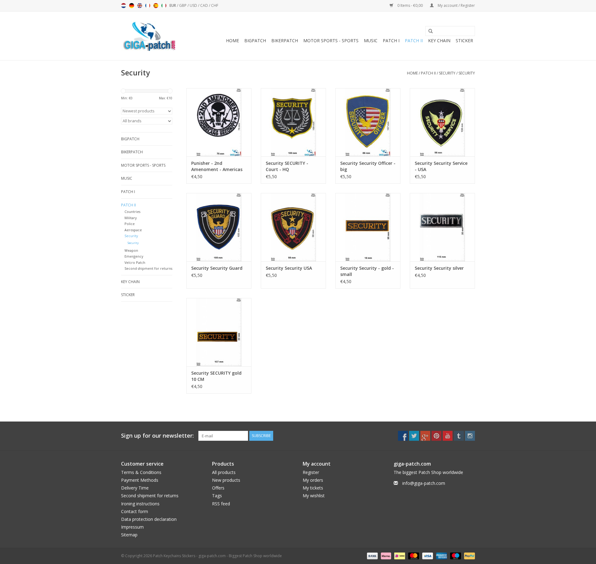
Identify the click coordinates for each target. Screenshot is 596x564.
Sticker (464, 40)
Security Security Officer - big (367, 166)
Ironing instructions (140, 504)
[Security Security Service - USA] (442, 122)
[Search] (428, 31)
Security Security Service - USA (441, 166)
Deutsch (131, 5)
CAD (204, 5)
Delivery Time (135, 488)
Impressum (132, 527)
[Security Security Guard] (218, 227)
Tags (217, 496)
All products (224, 472)
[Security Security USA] (293, 227)
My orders (313, 480)
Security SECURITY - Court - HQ (287, 166)
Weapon (131, 250)
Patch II (414, 40)
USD (194, 5)
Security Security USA (289, 268)
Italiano (163, 5)
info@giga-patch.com (423, 483)
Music (370, 40)
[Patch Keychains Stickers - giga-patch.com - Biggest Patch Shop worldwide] (149, 36)
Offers (218, 488)
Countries (132, 211)
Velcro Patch (134, 262)
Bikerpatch (284, 40)
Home (232, 40)
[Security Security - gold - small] (367, 227)
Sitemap (129, 535)
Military (130, 217)
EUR (173, 5)
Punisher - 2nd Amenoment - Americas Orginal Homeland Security (216, 166)
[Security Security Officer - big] (367, 122)
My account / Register (456, 5)
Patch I (391, 40)
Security (447, 73)
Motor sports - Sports (331, 40)
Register (311, 472)
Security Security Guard (216, 268)
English (139, 5)
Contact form (134, 511)
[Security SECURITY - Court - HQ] (293, 122)
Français (147, 5)
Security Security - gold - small (367, 271)
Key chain (439, 40)
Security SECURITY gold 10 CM (216, 376)
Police (129, 223)
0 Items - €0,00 (410, 5)
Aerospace (133, 230)
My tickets (313, 488)
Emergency (133, 256)
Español (155, 5)
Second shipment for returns (148, 268)
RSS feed (221, 504)
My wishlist (314, 496)
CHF (214, 5)
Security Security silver (439, 268)
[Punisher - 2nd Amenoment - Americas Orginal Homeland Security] (218, 122)
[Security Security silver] (442, 227)
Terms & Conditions (141, 472)
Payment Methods (139, 480)
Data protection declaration (149, 519)
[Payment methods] (372, 555)
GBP (183, 5)
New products (226, 480)
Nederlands (123, 5)
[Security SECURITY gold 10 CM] (218, 332)
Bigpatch (255, 40)
